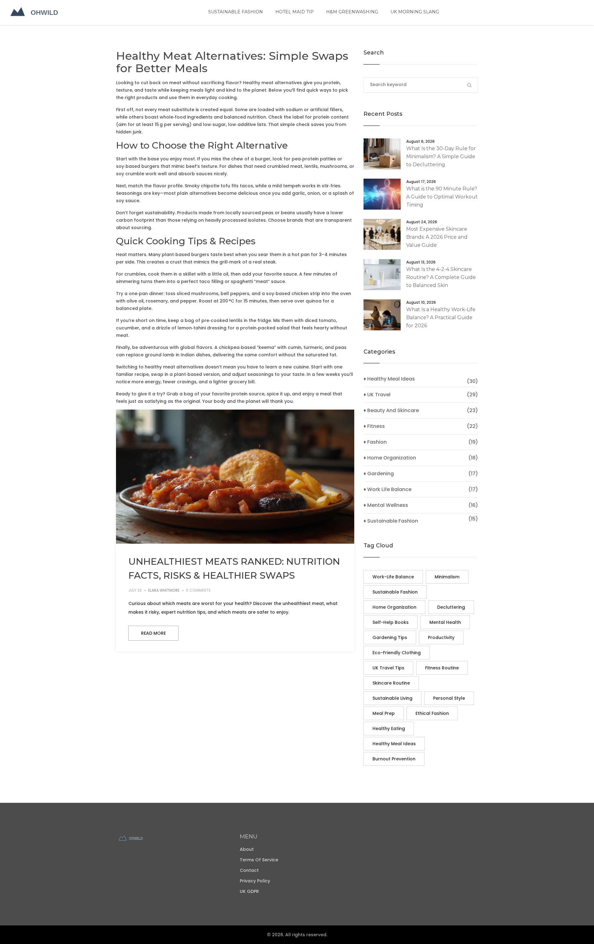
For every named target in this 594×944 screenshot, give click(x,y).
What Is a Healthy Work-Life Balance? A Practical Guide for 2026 (441, 317)
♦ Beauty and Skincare (391, 410)
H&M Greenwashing (352, 12)
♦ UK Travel (377, 395)
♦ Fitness (374, 426)
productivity (441, 637)
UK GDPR (249, 891)
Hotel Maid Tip (294, 12)
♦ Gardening (379, 474)
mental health (445, 622)
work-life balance (393, 577)
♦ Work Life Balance (387, 489)
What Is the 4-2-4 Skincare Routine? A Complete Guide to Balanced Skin (441, 277)
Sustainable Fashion (235, 12)
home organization (394, 607)
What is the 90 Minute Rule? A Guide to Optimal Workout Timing (442, 197)
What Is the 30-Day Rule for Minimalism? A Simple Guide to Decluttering (441, 156)
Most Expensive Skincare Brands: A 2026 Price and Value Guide (436, 237)
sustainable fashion (395, 592)
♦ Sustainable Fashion (391, 521)
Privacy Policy (255, 881)
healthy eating (388, 728)
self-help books (390, 622)
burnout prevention (393, 759)
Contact (249, 870)
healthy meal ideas (394, 744)
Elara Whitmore (163, 590)
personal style (449, 698)
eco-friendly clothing (396, 653)
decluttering (451, 607)
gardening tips (389, 637)
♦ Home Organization (390, 458)
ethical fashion (432, 713)
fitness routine (442, 668)
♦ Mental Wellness (386, 505)
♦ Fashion (375, 442)
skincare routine (391, 683)
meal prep (383, 713)
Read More (153, 633)
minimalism (447, 577)
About (247, 849)
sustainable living (392, 698)
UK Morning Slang (414, 12)
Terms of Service (259, 860)
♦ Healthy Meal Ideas (389, 379)
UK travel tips (388, 668)
